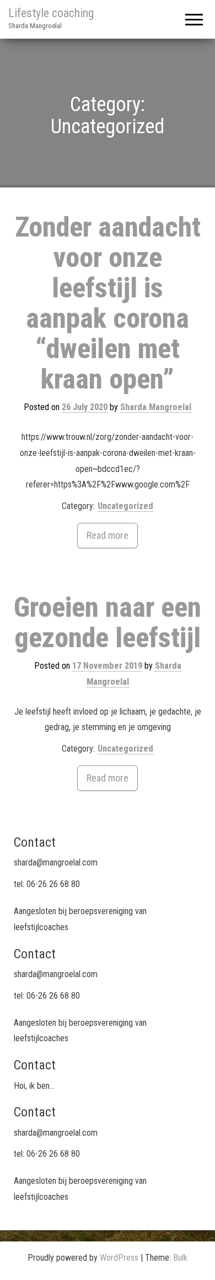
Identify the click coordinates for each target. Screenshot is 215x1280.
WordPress (119, 1257)
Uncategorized (125, 506)
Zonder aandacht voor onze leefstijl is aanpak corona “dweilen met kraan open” (108, 303)
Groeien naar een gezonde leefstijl (107, 622)
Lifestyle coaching (51, 13)
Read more (107, 535)
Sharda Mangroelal (155, 407)
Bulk (180, 1257)
